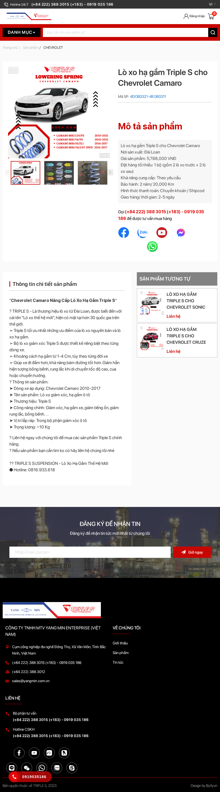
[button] (212, 4)
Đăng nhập (197, 16)
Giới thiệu (120, 643)
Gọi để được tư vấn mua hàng (161, 215)
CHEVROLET (53, 48)
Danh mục (20, 32)
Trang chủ (10, 48)
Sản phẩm (30, 48)
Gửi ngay (195, 552)
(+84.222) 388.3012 (28, 672)
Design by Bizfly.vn (204, 785)
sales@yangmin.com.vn (30, 681)
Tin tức (118, 662)
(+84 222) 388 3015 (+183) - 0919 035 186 (46, 662)
